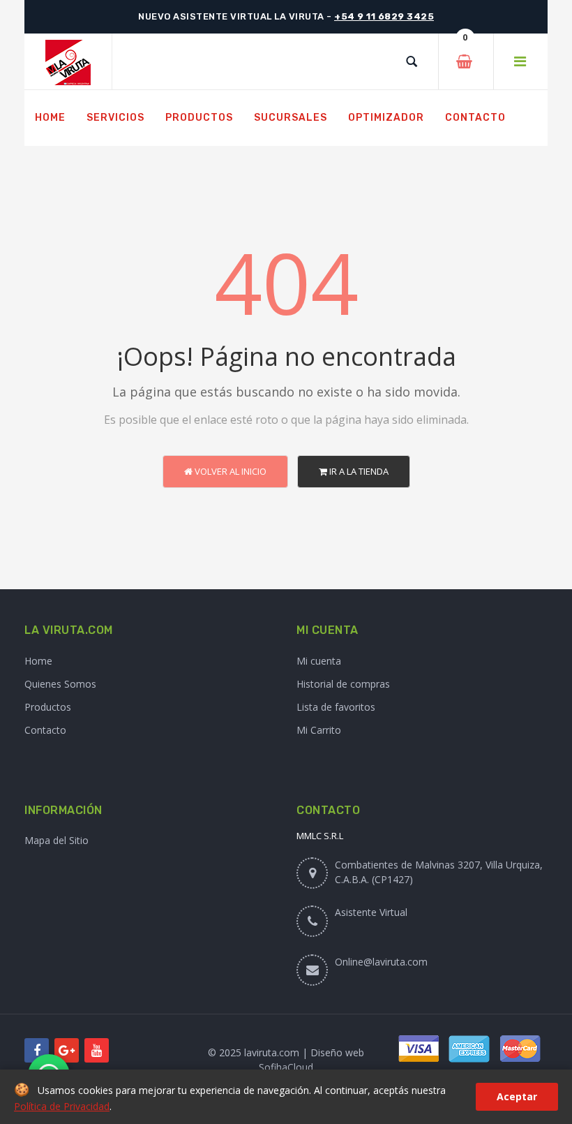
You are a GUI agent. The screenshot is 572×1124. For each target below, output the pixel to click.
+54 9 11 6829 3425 (384, 16)
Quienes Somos (60, 683)
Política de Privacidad (62, 1106)
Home (38, 660)
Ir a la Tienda (358, 471)
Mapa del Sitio (56, 840)
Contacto (45, 730)
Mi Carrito (318, 730)
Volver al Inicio (229, 471)
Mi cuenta (318, 660)
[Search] (411, 61)
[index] (68, 62)
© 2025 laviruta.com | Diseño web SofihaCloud (286, 1060)
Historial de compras (343, 683)
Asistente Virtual (371, 912)
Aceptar (517, 1096)
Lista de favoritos (335, 706)
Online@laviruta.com (381, 961)
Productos (47, 706)
